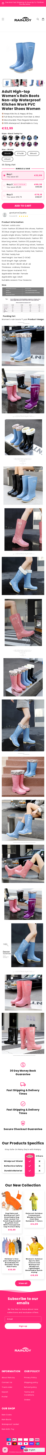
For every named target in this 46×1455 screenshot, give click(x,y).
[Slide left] (1, 83)
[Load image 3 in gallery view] (23, 83)
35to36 (7, 153)
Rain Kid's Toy (8, 1429)
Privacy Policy (30, 1377)
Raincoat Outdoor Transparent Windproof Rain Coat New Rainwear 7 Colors (34, 1217)
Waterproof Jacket (10, 1424)
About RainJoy (8, 1377)
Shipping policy (31, 1382)
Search (5, 1392)
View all (23, 1283)
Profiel (5, 1397)
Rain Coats (7, 1415)
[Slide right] (44, 83)
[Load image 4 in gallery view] (31, 83)
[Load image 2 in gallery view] (15, 83)
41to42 (7, 159)
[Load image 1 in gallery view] (6, 83)
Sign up (23, 1326)
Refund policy (30, 1387)
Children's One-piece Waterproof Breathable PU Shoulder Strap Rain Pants (11, 1263)
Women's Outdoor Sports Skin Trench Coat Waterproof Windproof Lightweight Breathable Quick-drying (34, 1265)
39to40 (33, 153)
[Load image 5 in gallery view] (40, 83)
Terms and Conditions (29, 1393)
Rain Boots (6, 1419)
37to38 (20, 153)
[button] (3, 19)
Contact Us (7, 1382)
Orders (27, 1400)
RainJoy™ (19, 1452)
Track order (7, 1387)
